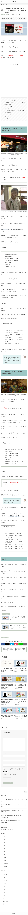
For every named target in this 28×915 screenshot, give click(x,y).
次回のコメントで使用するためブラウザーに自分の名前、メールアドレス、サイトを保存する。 (14, 769)
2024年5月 (5, 845)
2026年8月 (5, 836)
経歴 (8, 116)
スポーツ (5, 880)
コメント (5, 736)
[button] (3, 644)
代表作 (8, 108)
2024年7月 (5, 839)
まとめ (6, 118)
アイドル (5, 874)
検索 (25, 792)
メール (4, 758)
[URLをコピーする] (25, 644)
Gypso (14, 1)
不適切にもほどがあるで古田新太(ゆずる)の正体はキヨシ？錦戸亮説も (18, 618)
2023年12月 (5, 860)
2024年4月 (5, 848)
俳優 (7, 14)
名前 (4, 753)
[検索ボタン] (26, 1)
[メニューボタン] (1, 1)
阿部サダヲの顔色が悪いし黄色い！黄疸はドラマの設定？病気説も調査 (18, 627)
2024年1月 (5, 857)
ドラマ (4, 14)
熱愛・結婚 (5, 901)
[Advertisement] (14, 79)
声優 (4, 892)
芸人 (4, 904)
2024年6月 (5, 842)
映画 (4, 895)
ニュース (5, 886)
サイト (4, 763)
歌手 (4, 898)
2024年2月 (5, 854)
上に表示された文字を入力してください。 (11, 774)
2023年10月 (5, 866)
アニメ (4, 877)
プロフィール (10, 106)
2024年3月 (5, 851)
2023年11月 (5, 863)
